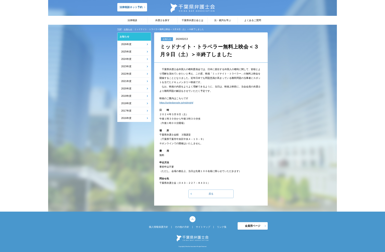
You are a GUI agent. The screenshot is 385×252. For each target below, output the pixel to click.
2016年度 (126, 118)
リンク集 (221, 227)
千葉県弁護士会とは (192, 20)
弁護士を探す (162, 20)
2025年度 (126, 51)
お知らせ (124, 36)
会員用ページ (252, 225)
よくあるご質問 (252, 20)
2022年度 (126, 73)
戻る (211, 193)
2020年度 (126, 88)
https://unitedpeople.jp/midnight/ (176, 102)
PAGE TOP (192, 219)
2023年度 (126, 66)
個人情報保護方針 (158, 227)
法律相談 (132, 20)
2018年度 (126, 103)
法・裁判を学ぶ (222, 20)
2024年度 (126, 59)
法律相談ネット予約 (131, 7)
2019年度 (126, 96)
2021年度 (126, 81)
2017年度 (126, 110)
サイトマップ (203, 227)
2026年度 (126, 44)
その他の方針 (182, 227)
